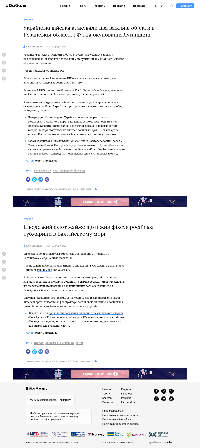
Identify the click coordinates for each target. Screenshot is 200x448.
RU (161, 6)
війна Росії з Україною (59, 342)
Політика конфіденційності (117, 419)
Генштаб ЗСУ (42, 170)
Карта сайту (128, 402)
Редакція (126, 389)
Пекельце (139, 6)
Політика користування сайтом (120, 415)
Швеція (39, 342)
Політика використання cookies (120, 424)
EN (156, 6)
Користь (100, 6)
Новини (65, 6)
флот (79, 342)
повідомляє (40, 70)
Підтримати (185, 5)
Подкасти (119, 6)
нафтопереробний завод (69, 170)
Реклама (126, 398)
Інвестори (126, 393)
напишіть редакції (72, 442)
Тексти (82, 6)
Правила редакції (112, 410)
